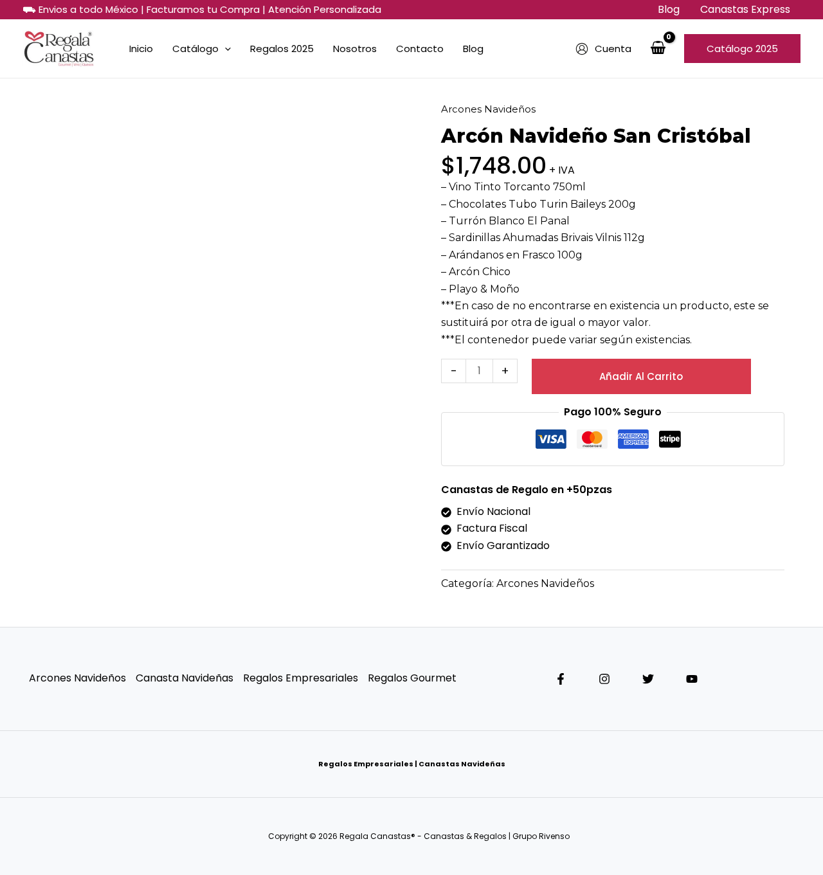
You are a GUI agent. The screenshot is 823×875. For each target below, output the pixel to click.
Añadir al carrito (641, 376)
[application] (225, 49)
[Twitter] (648, 679)
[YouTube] (692, 679)
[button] (742, 48)
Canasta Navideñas (184, 678)
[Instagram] (604, 679)
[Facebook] (560, 679)
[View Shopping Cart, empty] (657, 49)
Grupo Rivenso (542, 836)
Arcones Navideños (488, 109)
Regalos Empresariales (300, 678)
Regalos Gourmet (412, 678)
